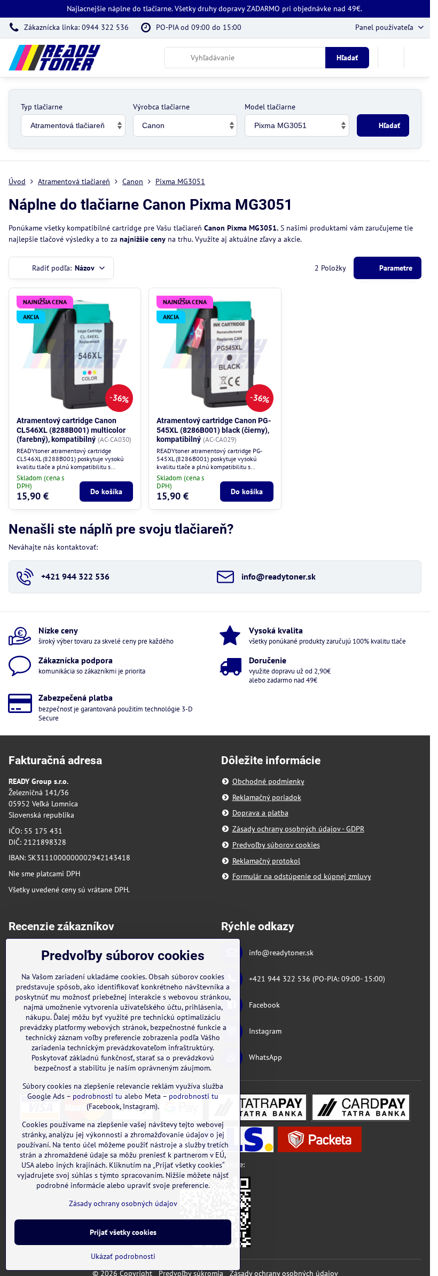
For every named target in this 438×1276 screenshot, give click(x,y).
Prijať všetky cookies (123, 1232)
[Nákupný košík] (391, 57)
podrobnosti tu (97, 1096)
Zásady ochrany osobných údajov (123, 1203)
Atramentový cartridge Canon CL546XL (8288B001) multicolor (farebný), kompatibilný (71, 429)
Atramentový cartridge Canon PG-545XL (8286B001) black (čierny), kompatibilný (214, 429)
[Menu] (417, 57)
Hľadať (347, 57)
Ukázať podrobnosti (123, 1256)
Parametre (394, 268)
